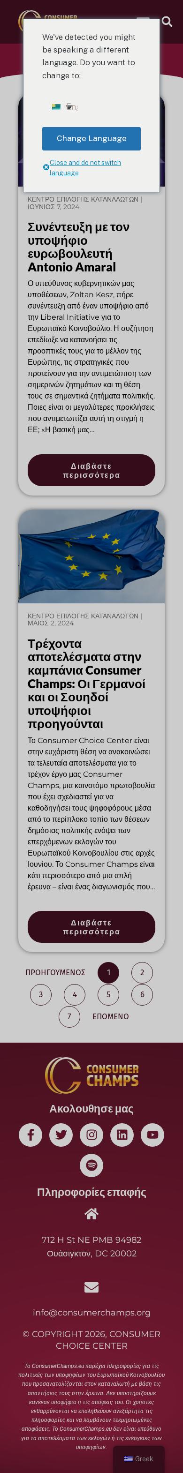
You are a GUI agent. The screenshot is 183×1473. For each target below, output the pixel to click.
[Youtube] (152, 1135)
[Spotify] (91, 1165)
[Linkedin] (122, 1135)
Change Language (92, 138)
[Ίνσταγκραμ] (91, 1135)
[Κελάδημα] (61, 1135)
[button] (167, 21)
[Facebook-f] (30, 1135)
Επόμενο (110, 1017)
